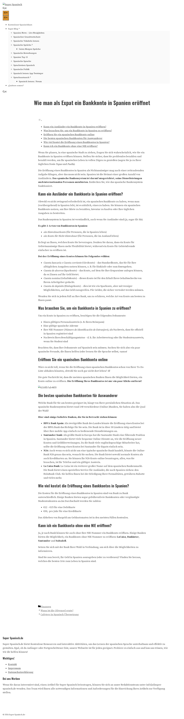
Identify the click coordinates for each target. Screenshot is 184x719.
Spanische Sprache (22, 61)
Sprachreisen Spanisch (24, 65)
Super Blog (13, 29)
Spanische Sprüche (22, 45)
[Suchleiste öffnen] (5, 8)
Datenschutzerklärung (20, 672)
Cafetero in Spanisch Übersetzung (60, 614)
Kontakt (12, 664)
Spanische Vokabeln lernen (26, 41)
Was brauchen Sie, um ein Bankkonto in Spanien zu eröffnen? (78, 130)
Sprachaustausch (21, 77)
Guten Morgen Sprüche (30, 49)
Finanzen (46, 606)
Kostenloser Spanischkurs (20, 24)
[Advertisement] (92, 585)
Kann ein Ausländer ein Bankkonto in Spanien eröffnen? (75, 126)
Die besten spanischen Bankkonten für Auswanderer (73, 138)
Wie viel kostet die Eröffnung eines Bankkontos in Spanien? (77, 142)
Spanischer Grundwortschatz (26, 37)
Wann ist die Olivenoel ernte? (57, 610)
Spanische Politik (21, 69)
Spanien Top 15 (20, 57)
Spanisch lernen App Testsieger (28, 73)
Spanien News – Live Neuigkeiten (28, 33)
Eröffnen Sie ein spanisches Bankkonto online (69, 134)
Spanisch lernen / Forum (30, 81)
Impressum (14, 668)
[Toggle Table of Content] (40, 120)
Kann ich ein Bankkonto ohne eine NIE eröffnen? (71, 146)
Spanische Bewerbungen (25, 53)
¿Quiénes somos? (16, 85)
